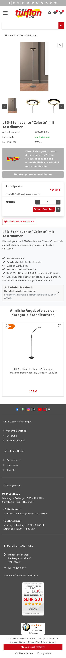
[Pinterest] (32, 3)
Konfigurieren (44, 653)
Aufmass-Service (15, 441)
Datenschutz (13, 460)
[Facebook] (10, 3)
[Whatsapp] (14, 3)
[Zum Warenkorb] (62, 13)
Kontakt (11, 470)
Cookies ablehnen (24, 653)
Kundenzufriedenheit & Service (21, 575)
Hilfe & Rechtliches (14, 451)
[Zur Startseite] (6, 35)
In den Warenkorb (45, 209)
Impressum (12, 465)
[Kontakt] (51, 3)
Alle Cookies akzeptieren (33, 647)
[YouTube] (27, 3)
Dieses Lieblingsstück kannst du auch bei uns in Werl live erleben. (42, 158)
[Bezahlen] (47, 3)
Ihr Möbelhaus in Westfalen (19, 546)
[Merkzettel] (59, 326)
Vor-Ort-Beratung (16, 431)
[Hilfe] (42, 3)
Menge (11, 201)
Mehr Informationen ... (46, 642)
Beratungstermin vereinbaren (33, 174)
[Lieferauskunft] (55, 3)
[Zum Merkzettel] (56, 13)
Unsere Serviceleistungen (17, 422)
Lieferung (11, 436)
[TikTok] (23, 3)
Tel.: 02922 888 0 (17, 568)
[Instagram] (18, 3)
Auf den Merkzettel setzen (20, 222)
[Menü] (43, 624)
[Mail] (37, 3)
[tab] (33, 293)
